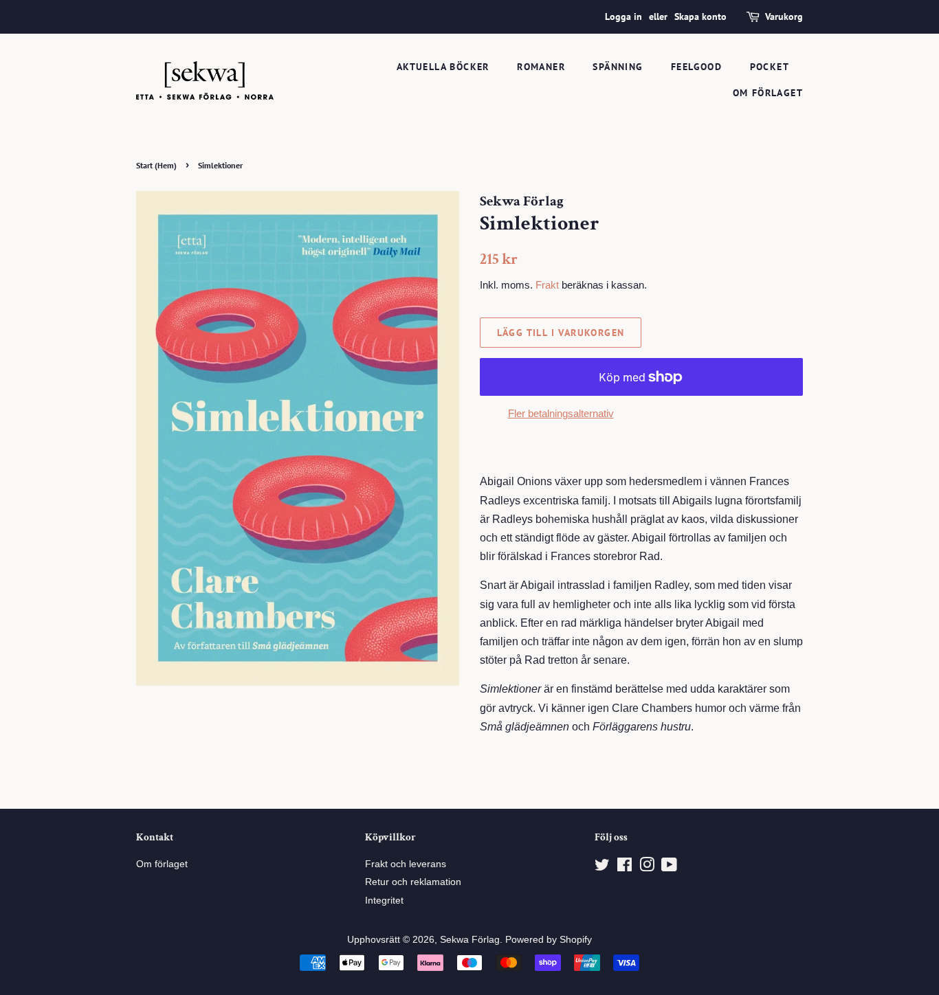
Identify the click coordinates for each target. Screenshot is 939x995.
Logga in (623, 16)
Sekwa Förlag (470, 940)
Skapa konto (700, 16)
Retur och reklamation (413, 882)
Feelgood (696, 66)
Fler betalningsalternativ (561, 413)
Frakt (547, 285)
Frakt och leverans (405, 864)
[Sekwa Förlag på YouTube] (669, 867)
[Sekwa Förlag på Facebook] (624, 867)
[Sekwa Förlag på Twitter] (602, 867)
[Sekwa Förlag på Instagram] (646, 867)
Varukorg (784, 16)
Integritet (384, 900)
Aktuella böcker (443, 66)
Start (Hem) (156, 165)
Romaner (541, 66)
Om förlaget (768, 93)
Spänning (618, 66)
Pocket (769, 66)
